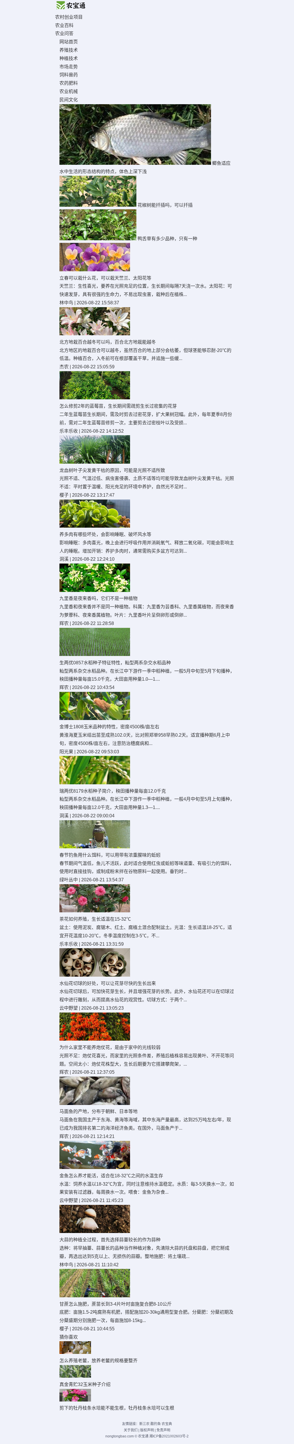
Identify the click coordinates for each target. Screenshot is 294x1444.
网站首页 (68, 41)
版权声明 (147, 1430)
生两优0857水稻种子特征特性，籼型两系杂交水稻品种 (115, 662)
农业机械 (68, 91)
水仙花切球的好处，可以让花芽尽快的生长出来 (107, 983)
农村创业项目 (69, 17)
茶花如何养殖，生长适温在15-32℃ (95, 919)
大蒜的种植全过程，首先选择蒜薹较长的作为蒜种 (109, 1239)
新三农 (144, 1424)
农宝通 (143, 1436)
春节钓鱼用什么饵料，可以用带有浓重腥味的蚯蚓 (109, 855)
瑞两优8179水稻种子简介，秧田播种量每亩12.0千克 (112, 791)
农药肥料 (68, 83)
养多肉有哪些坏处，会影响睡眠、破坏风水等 (105, 534)
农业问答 (64, 33)
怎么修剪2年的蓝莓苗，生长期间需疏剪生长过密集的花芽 (118, 406)
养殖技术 (68, 50)
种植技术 (68, 58)
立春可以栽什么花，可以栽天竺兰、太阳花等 (105, 278)
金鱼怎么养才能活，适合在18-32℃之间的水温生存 (111, 1175)
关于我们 (131, 1430)
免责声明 (163, 1430)
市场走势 (68, 66)
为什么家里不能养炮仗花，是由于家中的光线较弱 (109, 1047)
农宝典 (167, 1424)
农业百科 (64, 25)
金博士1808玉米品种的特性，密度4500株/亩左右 (109, 726)
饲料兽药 (68, 74)
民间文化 (68, 99)
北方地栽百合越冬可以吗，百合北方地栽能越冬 (107, 342)
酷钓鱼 (155, 1424)
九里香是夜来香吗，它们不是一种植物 (98, 598)
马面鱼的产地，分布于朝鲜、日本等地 (98, 1111)
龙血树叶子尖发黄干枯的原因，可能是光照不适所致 (112, 470)
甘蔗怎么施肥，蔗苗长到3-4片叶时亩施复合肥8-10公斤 (115, 1304)
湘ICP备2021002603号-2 (169, 1436)
